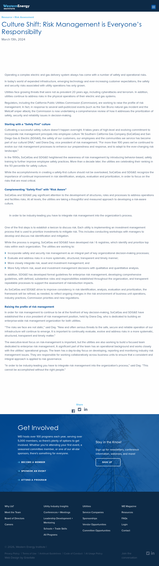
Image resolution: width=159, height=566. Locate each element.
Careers (9, 524)
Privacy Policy (12, 553)
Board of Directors (14, 518)
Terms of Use (29, 553)
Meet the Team (13, 512)
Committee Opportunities (96, 530)
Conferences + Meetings (57, 512)
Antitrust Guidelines (50, 553)
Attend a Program (34, 480)
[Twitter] (148, 553)
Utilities (87, 506)
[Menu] (153, 7)
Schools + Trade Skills (55, 528)
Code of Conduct (73, 553)
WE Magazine (129, 506)
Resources (127, 512)
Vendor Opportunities (94, 524)
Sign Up (107, 462)
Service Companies (93, 512)
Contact (126, 530)
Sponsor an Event (33, 471)
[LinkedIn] (152, 553)
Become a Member (33, 462)
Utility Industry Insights (56, 506)
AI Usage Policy (94, 553)
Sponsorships (90, 518)
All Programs (50, 534)
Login (125, 524)
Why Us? (9, 506)
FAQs (124, 518)
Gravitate (29, 558)
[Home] (16, 7)
